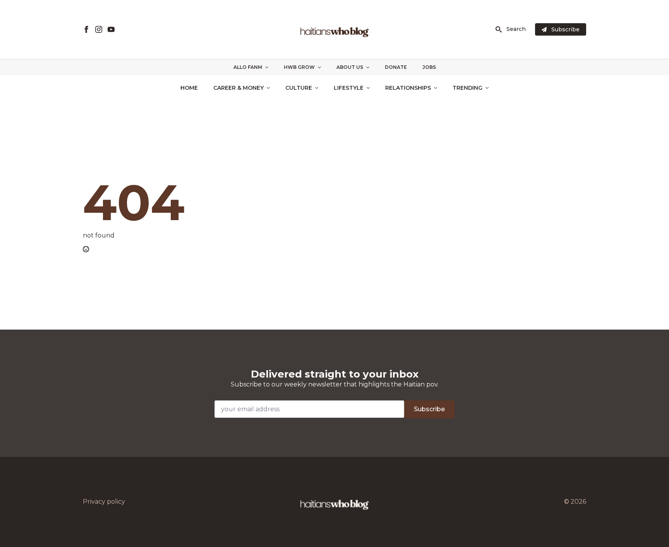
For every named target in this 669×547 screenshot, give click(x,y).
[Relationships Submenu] (438, 87)
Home (189, 87)
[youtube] (111, 29)
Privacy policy (104, 501)
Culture (298, 87)
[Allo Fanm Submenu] (269, 67)
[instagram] (98, 29)
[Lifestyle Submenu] (370, 87)
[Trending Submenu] (489, 87)
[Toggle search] (498, 29)
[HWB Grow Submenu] (322, 67)
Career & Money (238, 87)
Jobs (429, 67)
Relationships (408, 87)
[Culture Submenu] (319, 87)
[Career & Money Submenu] (271, 87)
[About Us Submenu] (370, 67)
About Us (349, 67)
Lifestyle (349, 87)
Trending (467, 87)
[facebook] (86, 29)
